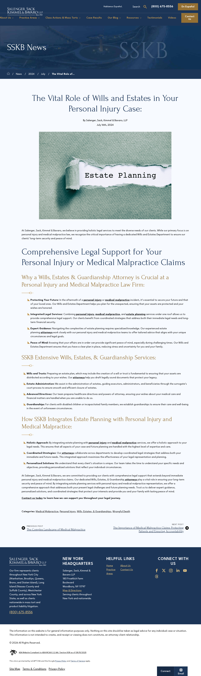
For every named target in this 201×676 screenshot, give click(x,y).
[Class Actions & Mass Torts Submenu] (80, 18)
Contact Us (126, 569)
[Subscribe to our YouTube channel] (185, 570)
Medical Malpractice (47, 511)
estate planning (136, 314)
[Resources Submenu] (141, 18)
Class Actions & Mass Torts (61, 18)
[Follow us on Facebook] (157, 570)
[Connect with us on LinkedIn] (178, 570)
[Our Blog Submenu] (121, 18)
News (19, 74)
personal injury (93, 300)
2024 (31, 74)
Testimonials (154, 18)
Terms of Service (78, 661)
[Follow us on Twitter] (164, 570)
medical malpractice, (108, 314)
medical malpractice (117, 300)
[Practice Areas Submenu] (40, 18)
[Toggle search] (145, 7)
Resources (133, 18)
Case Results (94, 18)
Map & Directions (72, 590)
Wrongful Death (121, 511)
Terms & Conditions (34, 669)
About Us (125, 566)
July (43, 74)
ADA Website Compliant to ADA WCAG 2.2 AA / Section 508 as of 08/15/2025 (52, 653)
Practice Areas (28, 18)
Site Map (14, 669)
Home (109, 566)
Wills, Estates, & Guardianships (94, 511)
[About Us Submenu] (13, 18)
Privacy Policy (60, 661)
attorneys (47, 332)
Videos (172, 18)
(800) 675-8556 (162, 6)
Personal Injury (67, 511)
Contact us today (32, 498)
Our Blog (113, 18)
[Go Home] (8, 74)
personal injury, (85, 314)
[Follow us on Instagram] (171, 570)
